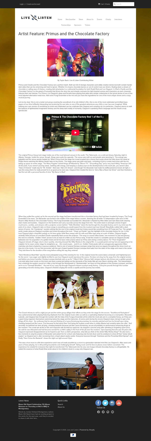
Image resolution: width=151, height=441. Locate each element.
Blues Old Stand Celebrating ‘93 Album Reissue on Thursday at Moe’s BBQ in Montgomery (34, 406)
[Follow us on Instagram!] (112, 405)
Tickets (87, 25)
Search (60, 404)
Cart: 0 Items (105, 4)
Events (99, 19)
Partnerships (66, 25)
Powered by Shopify (87, 430)
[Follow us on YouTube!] (119, 405)
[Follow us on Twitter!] (105, 405)
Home (60, 19)
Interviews (118, 19)
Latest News (24, 401)
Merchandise (70, 19)
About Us (90, 19)
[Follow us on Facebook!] (98, 405)
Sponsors (77, 25)
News (81, 19)
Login (22, 4)
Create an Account (33, 4)
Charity (108, 19)
